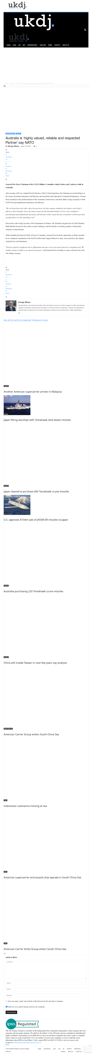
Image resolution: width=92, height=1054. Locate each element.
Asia (5, 800)
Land (14, 45)
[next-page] (5, 953)
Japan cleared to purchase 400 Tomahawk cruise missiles (36, 491)
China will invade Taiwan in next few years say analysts (35, 662)
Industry (63, 1051)
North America (8, 728)
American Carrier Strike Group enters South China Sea (35, 949)
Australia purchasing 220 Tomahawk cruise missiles (33, 591)
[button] (85, 29)
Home (8, 45)
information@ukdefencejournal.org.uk (27, 1042)
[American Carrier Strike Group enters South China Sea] (46, 912)
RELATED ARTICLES (14, 320)
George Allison (13, 146)
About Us (65, 45)
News (39, 1049)
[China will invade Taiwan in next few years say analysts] (46, 626)
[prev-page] (4, 953)
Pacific (12, 83)
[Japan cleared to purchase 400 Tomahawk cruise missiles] (46, 455)
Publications (77, 1049)
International (32, 45)
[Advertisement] (46, 64)
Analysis (43, 45)
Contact (57, 45)
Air (19, 45)
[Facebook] (6, 1045)
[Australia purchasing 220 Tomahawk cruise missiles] (46, 554)
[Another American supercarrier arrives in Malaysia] (46, 355)
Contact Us (79, 1051)
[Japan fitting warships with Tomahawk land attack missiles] (46, 405)
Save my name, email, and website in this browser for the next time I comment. (35, 1001)
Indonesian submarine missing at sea (25, 806)
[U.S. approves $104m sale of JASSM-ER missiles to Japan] (46, 505)
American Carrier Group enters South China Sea (31, 734)
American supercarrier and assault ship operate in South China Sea (42, 877)
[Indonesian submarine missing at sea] (46, 769)
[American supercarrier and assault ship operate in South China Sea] (46, 841)
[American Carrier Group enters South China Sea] (46, 698)
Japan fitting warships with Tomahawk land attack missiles (37, 419)
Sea (24, 45)
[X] (19, 313)
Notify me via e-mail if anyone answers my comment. (26, 1006)
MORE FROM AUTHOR (36, 320)
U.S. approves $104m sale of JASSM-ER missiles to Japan (36, 519)
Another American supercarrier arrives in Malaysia (33, 391)
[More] (46, 179)
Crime (50, 45)
